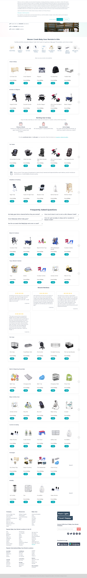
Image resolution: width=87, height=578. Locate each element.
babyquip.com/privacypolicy (23, 12)
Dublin (33, 553)
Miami (20, 535)
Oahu (20, 539)
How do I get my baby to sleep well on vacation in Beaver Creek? (59, 218)
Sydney (8, 556)
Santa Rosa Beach (36, 536)
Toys (33, 523)
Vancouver (8, 566)
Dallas (7, 541)
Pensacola (21, 543)
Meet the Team (9, 522)
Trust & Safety (9, 515)
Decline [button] (66, 19)
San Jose (21, 560)
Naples (20, 537)
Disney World (9, 543)
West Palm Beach (36, 543)
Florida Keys (21, 531)
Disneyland (8, 545)
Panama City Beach (23, 542)
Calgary (8, 561)
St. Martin (21, 555)
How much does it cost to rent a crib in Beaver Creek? (60, 214)
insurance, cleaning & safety (62, 137)
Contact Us (8, 525)
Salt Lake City (35, 532)
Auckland (34, 567)
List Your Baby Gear (10, 514)
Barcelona (21, 565)
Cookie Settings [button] (52, 19)
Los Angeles (21, 533)
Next (79, 74)
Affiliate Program (23, 514)
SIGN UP (78, 529)
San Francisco (35, 535)
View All (70, 465)
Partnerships (22, 515)
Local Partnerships (23, 517)
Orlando (20, 541)
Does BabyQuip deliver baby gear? (18, 219)
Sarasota (33, 537)
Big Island (8, 534)
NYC (20, 538)
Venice (33, 554)
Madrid (33, 551)
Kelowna (8, 562)
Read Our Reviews (10, 523)
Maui (20, 534)
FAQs (7, 526)
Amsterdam (21, 563)
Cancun (33, 560)
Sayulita (33, 563)
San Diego (34, 533)
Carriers (33, 522)
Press (20, 518)
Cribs (33, 515)
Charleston (8, 538)
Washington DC (35, 541)
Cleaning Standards (36, 514)
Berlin (20, 566)
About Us (8, 521)
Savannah (34, 539)
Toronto (8, 565)
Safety (33, 525)
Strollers (33, 517)
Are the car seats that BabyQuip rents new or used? (23, 223)
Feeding (33, 519)
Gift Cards (8, 517)
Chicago (8, 539)
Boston (7, 535)
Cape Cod (8, 537)
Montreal (8, 563)
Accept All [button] (60, 19)
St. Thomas (21, 556)
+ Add (12, 83)
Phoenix (21, 545)
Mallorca (33, 555)
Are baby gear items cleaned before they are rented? (24, 214)
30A (7, 531)
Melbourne (8, 553)
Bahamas (21, 552)
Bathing (33, 521)
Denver (8, 542)
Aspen (7, 533)
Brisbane (8, 552)
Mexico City (34, 562)
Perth (7, 555)
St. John (21, 553)
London (33, 550)
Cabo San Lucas (35, 559)
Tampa (33, 540)
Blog (20, 519)
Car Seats (34, 518)
